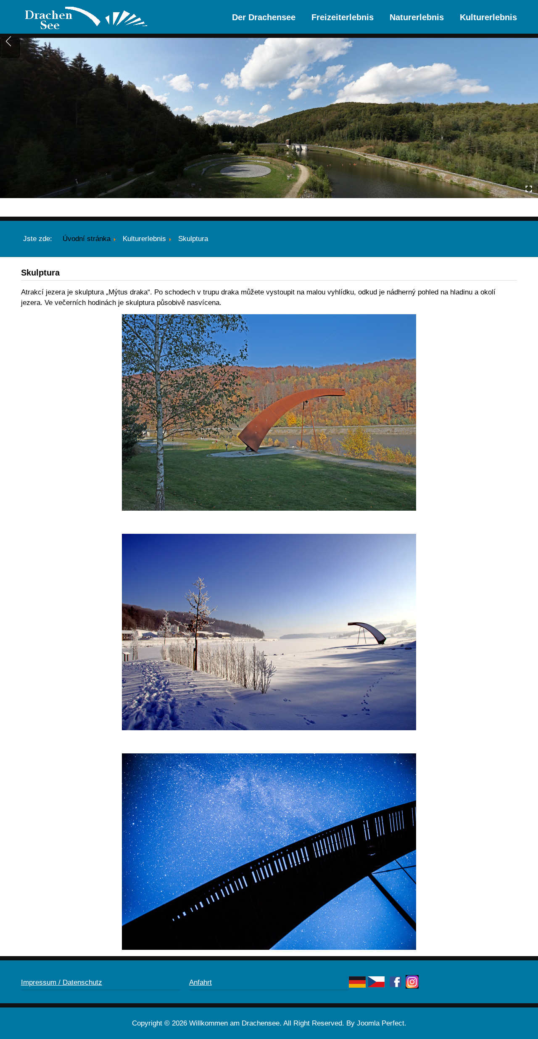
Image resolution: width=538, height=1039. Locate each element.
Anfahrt (200, 982)
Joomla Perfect (380, 1023)
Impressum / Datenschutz (61, 982)
